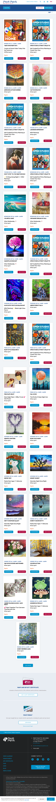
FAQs (4, 763)
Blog (4, 768)
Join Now (28, 722)
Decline (42, 799)
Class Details (8, 58)
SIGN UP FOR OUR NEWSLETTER (40, 767)
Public (40, 7)
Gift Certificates (8, 761)
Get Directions (36, 743)
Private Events (7, 758)
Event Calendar (7, 756)
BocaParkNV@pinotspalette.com (40, 745)
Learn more (26, 799)
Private (48, 7)
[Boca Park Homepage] (10, 2)
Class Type (6, 7)
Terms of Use (9, 781)
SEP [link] (49, 12)
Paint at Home (7, 770)
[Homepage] (15, 739)
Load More (28, 665)
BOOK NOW (22, 58)
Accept (50, 799)
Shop (4, 766)
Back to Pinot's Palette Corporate (12, 732)
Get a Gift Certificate (28, 694)
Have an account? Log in (28, 726)
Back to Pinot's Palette (32, 1)
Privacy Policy (16, 781)
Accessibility (22, 781)
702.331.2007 (36, 748)
